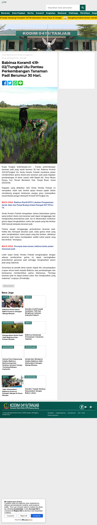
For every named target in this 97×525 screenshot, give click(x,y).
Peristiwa (85, 13)
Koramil (40, 13)
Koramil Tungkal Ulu (25, 55)
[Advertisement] (76, 70)
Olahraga (73, 13)
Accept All (36, 516)
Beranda (5, 13)
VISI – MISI (81, 413)
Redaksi (51, 413)
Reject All (23, 516)
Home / (4, 55)
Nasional (62, 13)
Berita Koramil (12, 55)
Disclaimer (72, 413)
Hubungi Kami (53, 415)
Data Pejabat (18, 13)
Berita (30, 13)
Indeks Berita (61, 413)
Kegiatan (50, 13)
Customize (10, 516)
